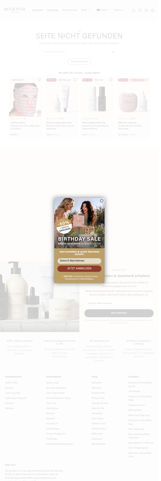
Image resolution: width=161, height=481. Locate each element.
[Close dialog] (101, 200)
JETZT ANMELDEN (79, 268)
